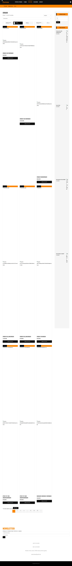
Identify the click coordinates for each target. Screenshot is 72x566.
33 (37, 510)
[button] (70, 2)
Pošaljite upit (10, 58)
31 (30, 510)
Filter (58, 22)
